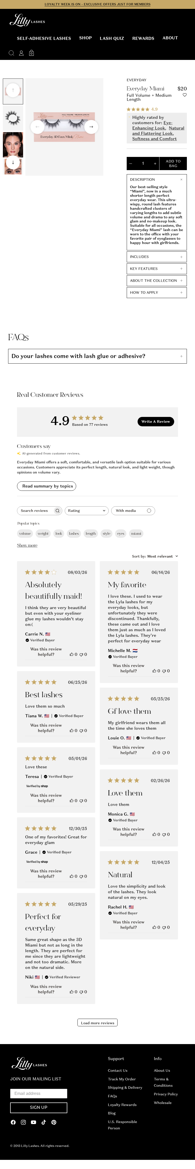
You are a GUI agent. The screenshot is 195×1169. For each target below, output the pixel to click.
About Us (162, 1070)
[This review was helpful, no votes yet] (71, 654)
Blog (112, 1113)
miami (136, 533)
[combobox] (87, 510)
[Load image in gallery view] (13, 118)
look (59, 533)
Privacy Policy (166, 1094)
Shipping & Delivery (125, 1087)
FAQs (112, 1096)
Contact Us (117, 1070)
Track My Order (122, 1079)
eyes (120, 533)
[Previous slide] (13, 90)
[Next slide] (13, 162)
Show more (27, 545)
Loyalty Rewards (122, 1104)
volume (25, 533)
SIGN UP (38, 1108)
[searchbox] (35, 511)
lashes (74, 533)
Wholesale (163, 1102)
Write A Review (155, 421)
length (91, 533)
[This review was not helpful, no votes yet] (81, 654)
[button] (44, 39)
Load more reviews (97, 1023)
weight (43, 533)
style (106, 533)
